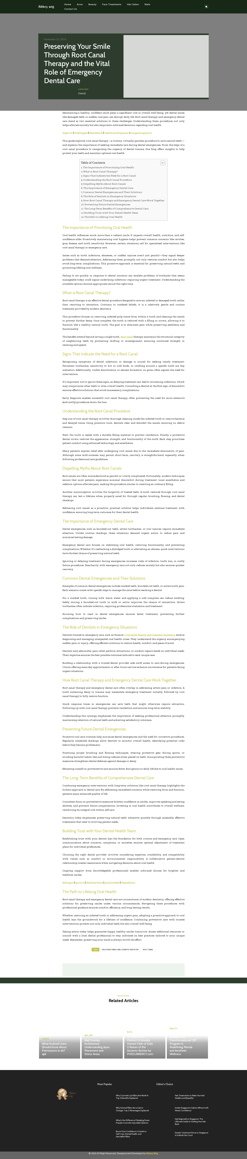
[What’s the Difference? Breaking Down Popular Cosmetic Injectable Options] (105, 1121)
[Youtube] (199, 6)
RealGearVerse (94, 882)
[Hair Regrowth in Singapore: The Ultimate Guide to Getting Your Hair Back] (164, 1121)
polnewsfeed (112, 882)
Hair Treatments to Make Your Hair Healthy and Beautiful (190, 1096)
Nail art (88, 1035)
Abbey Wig (152, 1153)
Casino (45, 1039)
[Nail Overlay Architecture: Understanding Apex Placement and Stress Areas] (102, 1033)
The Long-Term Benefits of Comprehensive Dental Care (116, 208)
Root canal (148, 949)
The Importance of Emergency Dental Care (108, 188)
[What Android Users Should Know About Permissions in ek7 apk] (59, 1033)
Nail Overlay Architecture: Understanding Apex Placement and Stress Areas (97, 1047)
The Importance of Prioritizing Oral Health (108, 167)
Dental (82, 93)
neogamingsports (141, 132)
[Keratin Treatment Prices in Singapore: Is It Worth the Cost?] (164, 1134)
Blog (129, 1032)
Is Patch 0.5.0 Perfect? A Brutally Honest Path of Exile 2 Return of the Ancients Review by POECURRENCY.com (140, 1045)
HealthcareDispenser (116, 132)
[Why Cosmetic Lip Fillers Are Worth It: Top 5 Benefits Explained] (105, 1096)
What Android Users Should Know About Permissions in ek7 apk (54, 1049)
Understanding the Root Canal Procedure (107, 179)
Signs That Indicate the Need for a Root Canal (109, 175)
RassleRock (96, 132)
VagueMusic (128, 882)
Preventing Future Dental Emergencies (107, 204)
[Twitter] (194, 6)
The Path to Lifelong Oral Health (103, 216)
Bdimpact (68, 882)
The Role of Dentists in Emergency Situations (109, 196)
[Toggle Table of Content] (161, 163)
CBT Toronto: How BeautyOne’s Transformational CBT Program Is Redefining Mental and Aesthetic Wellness (183, 1044)
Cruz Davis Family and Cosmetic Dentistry (120, 949)
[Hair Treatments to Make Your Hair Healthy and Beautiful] (164, 1096)
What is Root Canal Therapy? (100, 171)
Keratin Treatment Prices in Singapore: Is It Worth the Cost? (192, 1134)
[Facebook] (185, 6)
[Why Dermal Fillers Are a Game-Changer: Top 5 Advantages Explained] (105, 1109)
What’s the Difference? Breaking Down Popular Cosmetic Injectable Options (133, 1121)
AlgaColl (67, 132)
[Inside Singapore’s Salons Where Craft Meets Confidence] (164, 1109)
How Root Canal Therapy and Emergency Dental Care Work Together (124, 200)
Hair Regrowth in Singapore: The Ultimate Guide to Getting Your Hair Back (190, 1121)
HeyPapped (81, 132)
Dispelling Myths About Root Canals (104, 183)
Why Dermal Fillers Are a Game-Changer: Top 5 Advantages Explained (132, 1109)
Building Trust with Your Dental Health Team (111, 212)
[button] (206, 6)
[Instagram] (190, 6)
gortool (80, 882)
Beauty (173, 1029)
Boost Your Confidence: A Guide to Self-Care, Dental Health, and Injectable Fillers (131, 1134)
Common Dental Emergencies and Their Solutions (112, 192)
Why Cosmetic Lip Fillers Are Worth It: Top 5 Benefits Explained (132, 1096)
